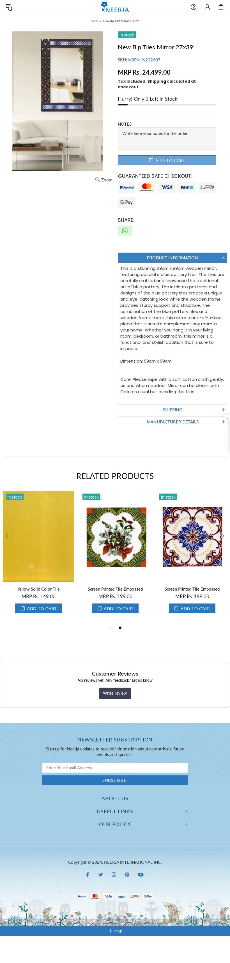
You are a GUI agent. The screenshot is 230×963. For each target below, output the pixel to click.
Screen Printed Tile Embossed (115, 588)
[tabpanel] (38, 558)
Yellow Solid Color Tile (38, 588)
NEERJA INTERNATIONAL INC (115, 6)
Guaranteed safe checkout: (155, 175)
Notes (125, 123)
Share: (126, 220)
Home (94, 20)
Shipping (156, 81)
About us (115, 798)
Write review (115, 693)
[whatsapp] (125, 231)
